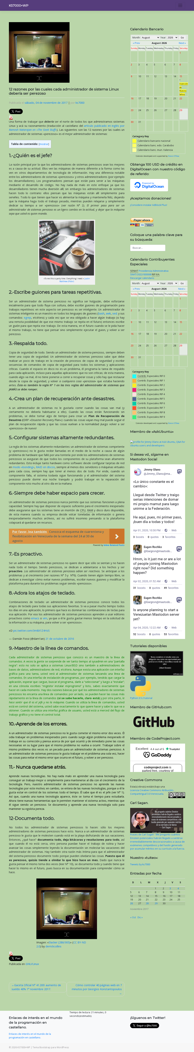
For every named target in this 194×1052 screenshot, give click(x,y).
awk (108, 313)
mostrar (44, 144)
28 (147, 903)
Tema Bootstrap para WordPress (51, 1047)
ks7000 (80, 102)
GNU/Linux (32, 964)
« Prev (136, 43)
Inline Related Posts (114, 545)
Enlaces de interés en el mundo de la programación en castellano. (30, 1035)
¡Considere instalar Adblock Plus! (148, 205)
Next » (182, 43)
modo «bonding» (23, 467)
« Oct (133, 917)
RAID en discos (45, 467)
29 (156, 903)
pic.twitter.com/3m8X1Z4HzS (31, 630)
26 (131, 903)
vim (45, 618)
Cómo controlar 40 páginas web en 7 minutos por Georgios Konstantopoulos (97, 987)
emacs (35, 618)
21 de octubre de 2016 (59, 638)
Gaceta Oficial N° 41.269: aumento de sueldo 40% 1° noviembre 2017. (36, 987)
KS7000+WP (18, 5)
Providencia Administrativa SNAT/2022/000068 (149, 272)
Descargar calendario (142, 278)
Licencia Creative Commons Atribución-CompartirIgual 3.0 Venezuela (152, 792)
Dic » (140, 917)
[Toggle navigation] (180, 5)
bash (101, 313)
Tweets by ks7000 (140, 864)
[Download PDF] (11, 117)
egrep (27, 317)
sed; (114, 313)
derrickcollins (53, 946)
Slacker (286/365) (59, 942)
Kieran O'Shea (173, 156)
